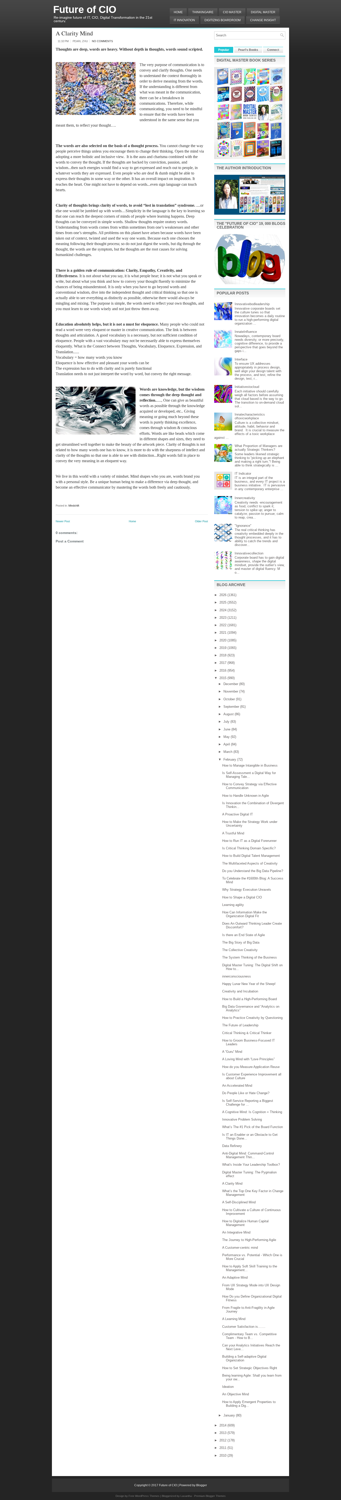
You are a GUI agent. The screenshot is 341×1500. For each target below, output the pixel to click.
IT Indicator (243, 473)
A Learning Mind (233, 1319)
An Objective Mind (235, 1394)
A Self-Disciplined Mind (239, 1202)
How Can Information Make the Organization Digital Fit (244, 914)
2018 (223, 655)
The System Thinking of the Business (249, 957)
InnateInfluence (246, 332)
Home (178, 12)
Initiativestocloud (247, 387)
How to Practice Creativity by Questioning (252, 1018)
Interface (241, 359)
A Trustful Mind (233, 833)
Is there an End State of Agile (243, 935)
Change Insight (263, 20)
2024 (223, 610)
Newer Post (63, 521)
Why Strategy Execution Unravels (246, 889)
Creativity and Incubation (240, 991)
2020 (223, 640)
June (227, 729)
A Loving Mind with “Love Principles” (248, 1059)
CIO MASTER (232, 12)
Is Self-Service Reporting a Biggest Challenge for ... (247, 1102)
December (231, 684)
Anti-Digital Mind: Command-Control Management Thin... (248, 1155)
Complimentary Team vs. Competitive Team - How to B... (249, 1336)
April (227, 744)
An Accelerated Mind (237, 1085)
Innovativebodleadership (252, 304)
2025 (223, 602)
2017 (223, 663)
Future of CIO (84, 9)
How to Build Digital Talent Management (251, 856)
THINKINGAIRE (202, 12)
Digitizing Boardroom (222, 20)
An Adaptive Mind (235, 1277)
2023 (223, 617)
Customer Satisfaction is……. (243, 1326)
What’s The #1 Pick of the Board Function (252, 1127)
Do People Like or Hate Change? (245, 1093)
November (231, 691)
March (228, 752)
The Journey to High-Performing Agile (249, 1240)
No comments (102, 41)
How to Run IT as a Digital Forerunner (249, 841)
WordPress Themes (147, 1496)
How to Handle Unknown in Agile (245, 795)
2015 (223, 678)
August (229, 714)
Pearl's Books (248, 50)
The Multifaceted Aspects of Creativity (250, 863)
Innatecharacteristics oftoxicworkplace (250, 416)
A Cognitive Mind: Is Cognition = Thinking (252, 1112)
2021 (223, 632)
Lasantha (186, 1496)
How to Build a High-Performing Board (249, 999)
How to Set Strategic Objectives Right (249, 1368)
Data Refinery (232, 1146)
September (231, 706)
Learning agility (233, 905)
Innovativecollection (249, 553)
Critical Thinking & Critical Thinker (246, 1033)
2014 (223, 1425)
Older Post (201, 521)
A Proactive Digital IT (237, 814)
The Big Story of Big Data (240, 942)
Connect (273, 50)
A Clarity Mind (74, 33)
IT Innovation (184, 20)
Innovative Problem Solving (242, 1119)
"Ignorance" (243, 526)
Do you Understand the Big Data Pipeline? (252, 871)
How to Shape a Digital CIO (242, 897)
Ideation (228, 1387)
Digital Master (263, 12)
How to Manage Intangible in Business (250, 765)
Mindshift (73, 505)
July (226, 721)
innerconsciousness (236, 976)
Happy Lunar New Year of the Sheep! (249, 984)
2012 (223, 1440)
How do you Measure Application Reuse (251, 1067)
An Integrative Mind (236, 1232)
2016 (223, 670)
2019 (223, 648)
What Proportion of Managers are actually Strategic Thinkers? (258, 447)
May (227, 737)
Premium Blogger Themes (210, 1496)
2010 (223, 1455)
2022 (223, 625)
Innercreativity (245, 498)
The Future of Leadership (240, 1025)
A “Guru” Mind (232, 1052)
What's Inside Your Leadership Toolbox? (251, 1164)
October (229, 699)
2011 (223, 1448)
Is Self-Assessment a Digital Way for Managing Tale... (249, 775)
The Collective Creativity (240, 950)
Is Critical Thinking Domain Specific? (249, 848)
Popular (223, 50)
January (229, 1415)
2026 (223, 595)
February (230, 759)
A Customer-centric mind (240, 1247)
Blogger (201, 1485)
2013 (223, 1433)
